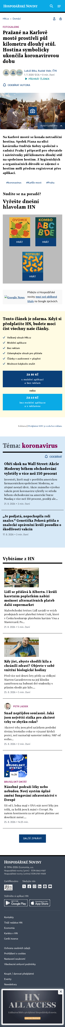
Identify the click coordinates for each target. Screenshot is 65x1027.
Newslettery (10, 984)
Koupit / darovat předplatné (19, 974)
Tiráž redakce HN (13, 923)
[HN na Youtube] (50, 886)
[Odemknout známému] (60, 19)
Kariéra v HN (11, 933)
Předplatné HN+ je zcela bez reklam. (45, 426)
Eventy (7, 979)
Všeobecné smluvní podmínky (20, 964)
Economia (9, 928)
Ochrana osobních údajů (17, 948)
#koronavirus (13, 182)
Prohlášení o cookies (15, 953)
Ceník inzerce (11, 939)
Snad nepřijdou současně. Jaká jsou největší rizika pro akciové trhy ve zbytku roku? (29, 717)
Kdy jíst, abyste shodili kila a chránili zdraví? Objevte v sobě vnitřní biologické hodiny (29, 666)
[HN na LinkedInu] (39, 886)
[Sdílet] (54, 19)
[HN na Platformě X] (24, 886)
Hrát (19, 241)
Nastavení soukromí (14, 959)
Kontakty (9, 917)
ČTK (54, 70)
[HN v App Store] (39, 902)
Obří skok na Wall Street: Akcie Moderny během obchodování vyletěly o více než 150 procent (31, 468)
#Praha (50, 182)
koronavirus (40, 446)
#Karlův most (33, 182)
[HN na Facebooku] (29, 886)
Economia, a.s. (26, 867)
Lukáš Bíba (30, 70)
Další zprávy (32, 838)
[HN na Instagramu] (34, 886)
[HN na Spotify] (45, 886)
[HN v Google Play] (16, 902)
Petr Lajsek (20, 706)
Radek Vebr (44, 70)
